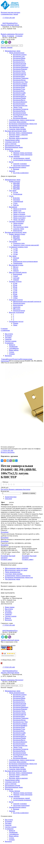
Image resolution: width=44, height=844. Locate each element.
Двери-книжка (18, 223)
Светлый (16, 278)
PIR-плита (16, 309)
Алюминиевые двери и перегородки (22, 120)
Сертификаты (14, 348)
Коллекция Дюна (19, 71)
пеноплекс (16, 307)
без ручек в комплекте (21, 173)
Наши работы (14, 350)
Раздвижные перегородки (18, 125)
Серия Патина (18, 116)
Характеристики (10, 497)
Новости (12, 345)
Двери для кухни (19, 212)
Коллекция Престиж (20, 105)
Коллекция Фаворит (20, 69)
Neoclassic (16, 199)
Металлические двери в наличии (16, 568)
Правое (15, 323)
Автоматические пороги (17, 167)
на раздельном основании (22, 160)
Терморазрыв (17, 263)
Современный (18, 201)
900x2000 (16, 189)
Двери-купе (17, 225)
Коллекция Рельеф (19, 63)
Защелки (12, 171)
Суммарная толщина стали (18, 247)
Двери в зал (17, 210)
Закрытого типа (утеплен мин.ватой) (26, 245)
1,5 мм (15, 250)
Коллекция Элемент (20, 83)
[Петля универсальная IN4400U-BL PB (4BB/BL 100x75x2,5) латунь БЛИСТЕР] (22, 403)
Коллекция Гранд (19, 103)
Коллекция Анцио (19, 73)
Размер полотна (14, 181)
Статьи (11, 352)
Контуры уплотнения (16, 312)
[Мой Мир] (16, 460)
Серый (15, 276)
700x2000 (16, 185)
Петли (11, 162)
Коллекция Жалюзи (20, 118)
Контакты (8, 355)
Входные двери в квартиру (18, 138)
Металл (15, 267)
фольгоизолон (18, 305)
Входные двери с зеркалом (18, 134)
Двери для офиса (19, 219)
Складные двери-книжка (17, 122)
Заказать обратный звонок (10, 25)
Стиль (11, 196)
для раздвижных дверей (21, 158)
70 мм (15, 289)
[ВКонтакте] (2, 460)
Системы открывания (16, 221)
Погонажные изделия (12, 145)
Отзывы (12, 354)
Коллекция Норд (19, 60)
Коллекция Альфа (19, 93)
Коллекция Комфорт (20, 85)
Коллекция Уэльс (19, 89)
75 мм (15, 290)
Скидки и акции (10, 341)
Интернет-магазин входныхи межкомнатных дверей (10, 13)
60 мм (15, 285)
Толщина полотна (15, 281)
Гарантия (8, 339)
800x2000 (16, 187)
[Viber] (10, 460)
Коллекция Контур (19, 96)
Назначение (13, 207)
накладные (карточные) (21, 165)
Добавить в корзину (29, 493)
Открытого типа (19, 243)
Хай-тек (16, 205)
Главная (4, 359)
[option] (22, 403)
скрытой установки (20, 163)
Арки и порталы (10, 143)
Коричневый (17, 274)
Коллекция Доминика (20, 78)
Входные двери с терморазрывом (20, 133)
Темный (16, 279)
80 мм (15, 292)
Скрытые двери (18, 229)
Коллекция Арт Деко (20, 82)
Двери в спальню (19, 214)
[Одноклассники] (5, 460)
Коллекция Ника (19, 76)
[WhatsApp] (13, 460)
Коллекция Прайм (19, 98)
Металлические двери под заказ (16, 570)
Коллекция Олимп (19, 113)
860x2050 (16, 236)
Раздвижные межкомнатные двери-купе (23, 123)
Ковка (15, 259)
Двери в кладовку (19, 218)
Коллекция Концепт (20, 102)
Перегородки (17, 230)
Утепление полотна (16, 299)
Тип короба (13, 241)
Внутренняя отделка (16, 265)
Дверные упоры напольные (22, 154)
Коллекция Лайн (19, 94)
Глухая (15, 192)
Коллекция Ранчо (19, 111)
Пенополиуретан (19, 310)
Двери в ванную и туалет (22, 216)
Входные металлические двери (16, 131)
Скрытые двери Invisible (17, 129)
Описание (8, 498)
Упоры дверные (14, 151)
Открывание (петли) (16, 321)
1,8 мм (15, 252)
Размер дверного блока (17, 234)
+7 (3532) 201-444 (8, 17)
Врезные (16, 169)
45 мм (15, 283)
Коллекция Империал (20, 67)
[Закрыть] (1, 665)
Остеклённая (17, 194)
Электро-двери (14, 136)
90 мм (15, 294)
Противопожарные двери (14, 147)
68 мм (15, 287)
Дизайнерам (13, 346)
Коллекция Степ (19, 56)
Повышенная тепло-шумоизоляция (25, 261)
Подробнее (4, 532)
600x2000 (16, 183)
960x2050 (16, 238)
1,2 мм (15, 249)
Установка (8, 335)
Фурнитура (9, 149)
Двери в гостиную (19, 209)
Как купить (9, 334)
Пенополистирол (19, 303)
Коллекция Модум (19, 74)
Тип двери (12, 190)
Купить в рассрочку (8, 452)
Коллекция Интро (19, 80)
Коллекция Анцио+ (20, 54)
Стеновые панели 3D (12, 142)
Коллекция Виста (19, 100)
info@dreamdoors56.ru (9, 23)
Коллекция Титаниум (20, 109)
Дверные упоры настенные (22, 153)
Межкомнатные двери (12, 51)
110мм (15, 298)
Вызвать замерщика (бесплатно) (12, 34)
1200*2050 (16, 239)
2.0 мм (15, 254)
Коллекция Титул (19, 62)
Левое (15, 325)
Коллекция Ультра (19, 65)
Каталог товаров (6, 47)
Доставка (8, 337)
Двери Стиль (17, 107)
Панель (15, 269)
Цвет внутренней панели (18, 272)
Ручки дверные (14, 156)
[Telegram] (8, 460)
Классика (16, 198)
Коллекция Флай (19, 87)
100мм (15, 296)
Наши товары (9, 607)
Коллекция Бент (18, 91)
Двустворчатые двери (16, 127)
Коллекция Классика (20, 114)
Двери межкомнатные (16, 53)
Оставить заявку (6, 559)
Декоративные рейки (12, 140)
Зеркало (16, 270)
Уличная (16, 258)
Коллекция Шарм (19, 58)
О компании (9, 343)
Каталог (9, 359)
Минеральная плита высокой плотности (27, 301)
